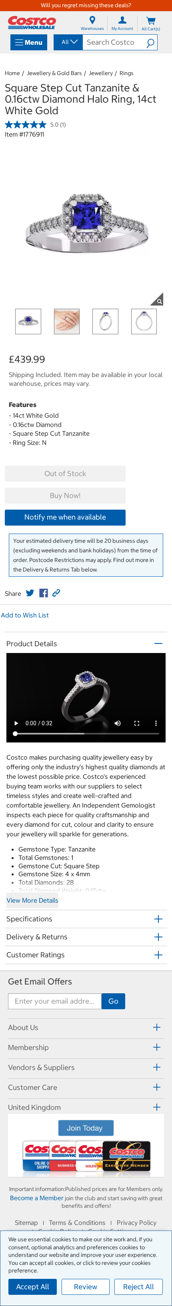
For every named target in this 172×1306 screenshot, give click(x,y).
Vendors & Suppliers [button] (41, 1067)
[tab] (86, 1027)
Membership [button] (28, 1047)
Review (85, 1286)
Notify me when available (65, 517)
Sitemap (26, 1223)
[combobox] (67, 42)
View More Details (32, 900)
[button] (151, 42)
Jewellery (101, 73)
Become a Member (37, 1198)
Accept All (32, 1286)
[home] (32, 22)
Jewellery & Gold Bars (54, 73)
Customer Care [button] (32, 1087)
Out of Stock (65, 473)
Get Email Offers (40, 981)
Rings (127, 73)
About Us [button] (23, 1027)
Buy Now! (65, 495)
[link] (30, 593)
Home (12, 73)
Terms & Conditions (77, 1223)
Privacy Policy (136, 1223)
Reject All (138, 1286)
